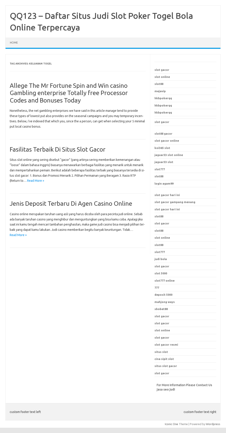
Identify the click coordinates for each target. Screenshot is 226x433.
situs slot (161, 351)
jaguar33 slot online (168, 154)
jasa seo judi (166, 389)
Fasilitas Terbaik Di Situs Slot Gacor (57, 149)
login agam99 (163, 183)
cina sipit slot (164, 358)
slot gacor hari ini (167, 194)
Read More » (35, 180)
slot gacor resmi (166, 344)
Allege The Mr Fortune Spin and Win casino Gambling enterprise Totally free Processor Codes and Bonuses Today (69, 93)
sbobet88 (161, 308)
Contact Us (204, 385)
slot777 (159, 169)
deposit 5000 (163, 294)
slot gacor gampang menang (174, 202)
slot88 (158, 83)
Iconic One (171, 424)
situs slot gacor (165, 365)
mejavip (160, 91)
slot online (162, 76)
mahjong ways (164, 301)
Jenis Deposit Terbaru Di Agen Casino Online (71, 203)
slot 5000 (160, 273)
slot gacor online (166, 140)
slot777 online (164, 280)
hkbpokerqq (163, 98)
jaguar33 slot (163, 161)
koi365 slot (162, 147)
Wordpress (213, 424)
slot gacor (161, 69)
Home (14, 42)
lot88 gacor (163, 133)
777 (156, 287)
